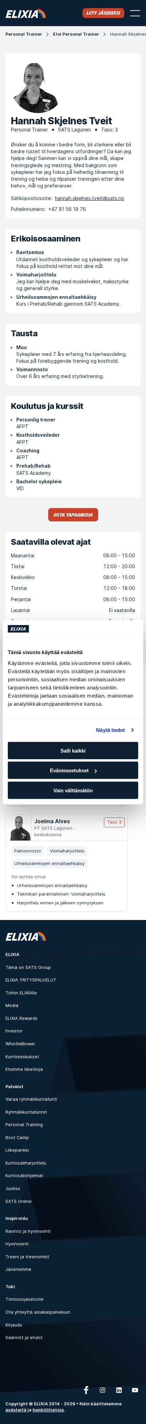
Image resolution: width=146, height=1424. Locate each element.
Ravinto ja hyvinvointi (28, 1231)
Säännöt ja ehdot (23, 1337)
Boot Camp (17, 1137)
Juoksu (12, 1188)
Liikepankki (17, 1150)
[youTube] (135, 1390)
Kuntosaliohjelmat (24, 1175)
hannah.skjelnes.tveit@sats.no (89, 198)
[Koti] (25, 13)
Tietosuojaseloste (24, 1299)
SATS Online (18, 1201)
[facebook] (86, 1390)
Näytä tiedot (110, 730)
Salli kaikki (73, 750)
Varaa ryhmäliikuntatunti (31, 1099)
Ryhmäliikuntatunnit (26, 1112)
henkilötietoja (48, 1409)
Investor (14, 1030)
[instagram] (102, 1390)
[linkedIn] (118, 1390)
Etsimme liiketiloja (24, 1069)
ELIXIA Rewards (21, 1018)
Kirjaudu (13, 1325)
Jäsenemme (18, 1269)
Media (11, 1005)
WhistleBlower (20, 1043)
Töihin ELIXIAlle (21, 992)
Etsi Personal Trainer (76, 34)
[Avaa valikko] (135, 13)
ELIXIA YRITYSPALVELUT (30, 980)
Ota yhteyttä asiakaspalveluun (37, 1312)
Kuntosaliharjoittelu (25, 1163)
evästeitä (15, 1409)
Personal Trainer (23, 34)
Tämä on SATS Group (28, 967)
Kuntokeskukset (22, 1056)
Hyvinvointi (17, 1243)
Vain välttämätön (73, 790)
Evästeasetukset (69, 770)
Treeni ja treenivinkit (27, 1256)
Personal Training (24, 1124)
